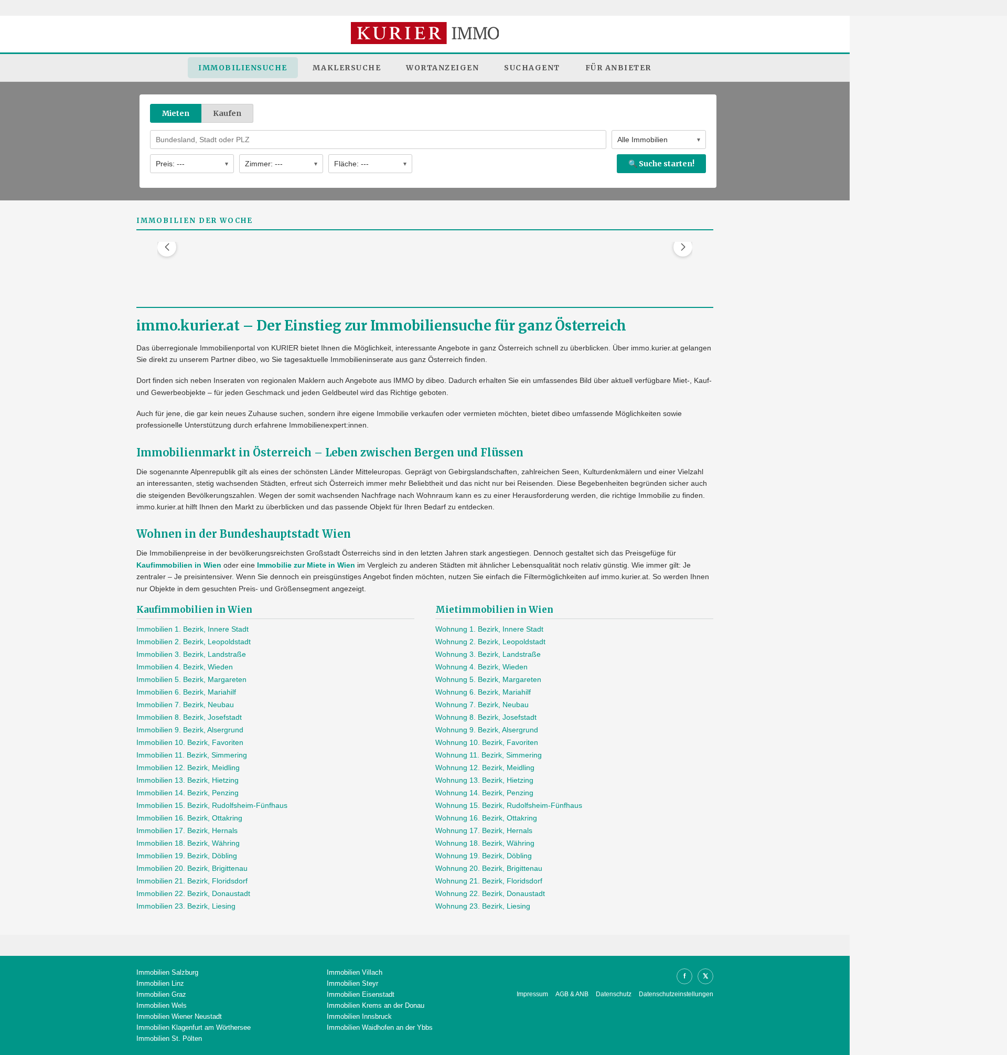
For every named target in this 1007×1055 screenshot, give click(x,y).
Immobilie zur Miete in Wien (306, 565)
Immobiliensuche (242, 67)
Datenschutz (613, 994)
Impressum (532, 994)
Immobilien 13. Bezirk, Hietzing (187, 780)
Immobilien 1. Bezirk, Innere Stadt (192, 629)
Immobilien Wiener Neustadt (179, 1016)
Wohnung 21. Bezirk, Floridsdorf (488, 881)
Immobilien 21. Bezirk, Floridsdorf (192, 881)
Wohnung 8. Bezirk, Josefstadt (486, 717)
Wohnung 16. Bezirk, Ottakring (486, 818)
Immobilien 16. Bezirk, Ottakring (189, 818)
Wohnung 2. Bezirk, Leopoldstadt (490, 641)
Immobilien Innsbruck (359, 1016)
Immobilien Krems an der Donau (375, 1005)
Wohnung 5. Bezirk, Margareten (488, 679)
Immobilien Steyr (352, 983)
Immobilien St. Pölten (169, 1038)
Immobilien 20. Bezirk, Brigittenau (192, 868)
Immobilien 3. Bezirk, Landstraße (191, 654)
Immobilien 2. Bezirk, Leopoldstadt (193, 641)
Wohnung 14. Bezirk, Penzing (484, 792)
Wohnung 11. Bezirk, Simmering (488, 755)
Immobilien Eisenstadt (360, 994)
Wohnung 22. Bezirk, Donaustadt (490, 893)
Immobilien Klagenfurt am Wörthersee (193, 1027)
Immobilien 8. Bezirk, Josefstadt (189, 717)
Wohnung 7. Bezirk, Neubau (482, 704)
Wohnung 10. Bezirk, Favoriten (486, 742)
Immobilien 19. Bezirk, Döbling (186, 855)
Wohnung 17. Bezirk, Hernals (483, 830)
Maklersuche (347, 67)
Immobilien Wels (161, 1005)
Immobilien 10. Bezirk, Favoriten (189, 742)
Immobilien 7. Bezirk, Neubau (185, 704)
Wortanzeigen (442, 67)
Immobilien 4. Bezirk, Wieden (184, 667)
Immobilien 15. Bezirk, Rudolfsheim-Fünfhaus (211, 805)
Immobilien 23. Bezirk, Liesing (185, 906)
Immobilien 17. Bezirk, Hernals (187, 830)
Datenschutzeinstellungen (676, 994)
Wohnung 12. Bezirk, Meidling (484, 767)
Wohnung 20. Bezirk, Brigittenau (488, 868)
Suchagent (532, 67)
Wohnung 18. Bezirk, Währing (484, 843)
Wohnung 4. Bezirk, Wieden (481, 667)
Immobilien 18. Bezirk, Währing (188, 843)
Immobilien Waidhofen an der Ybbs (380, 1027)
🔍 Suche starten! (661, 163)
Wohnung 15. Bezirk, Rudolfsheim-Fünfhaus (508, 805)
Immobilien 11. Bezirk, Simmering (191, 755)
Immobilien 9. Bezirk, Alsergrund (189, 730)
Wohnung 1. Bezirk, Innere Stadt (489, 629)
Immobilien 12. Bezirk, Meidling (188, 767)
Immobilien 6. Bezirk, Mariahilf (186, 692)
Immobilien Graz (161, 994)
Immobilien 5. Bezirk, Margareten (191, 679)
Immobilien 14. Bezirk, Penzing (187, 792)
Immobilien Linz (160, 983)
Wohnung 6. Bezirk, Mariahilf (483, 692)
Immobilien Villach (354, 972)
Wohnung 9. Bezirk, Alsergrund (486, 730)
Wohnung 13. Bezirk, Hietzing (484, 780)
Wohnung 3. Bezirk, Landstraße (488, 654)
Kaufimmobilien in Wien (178, 565)
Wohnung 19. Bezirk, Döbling (483, 855)
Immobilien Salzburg (167, 972)
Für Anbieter (618, 67)
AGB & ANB (571, 994)
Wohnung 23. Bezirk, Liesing (482, 906)
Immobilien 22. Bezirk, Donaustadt (193, 893)
